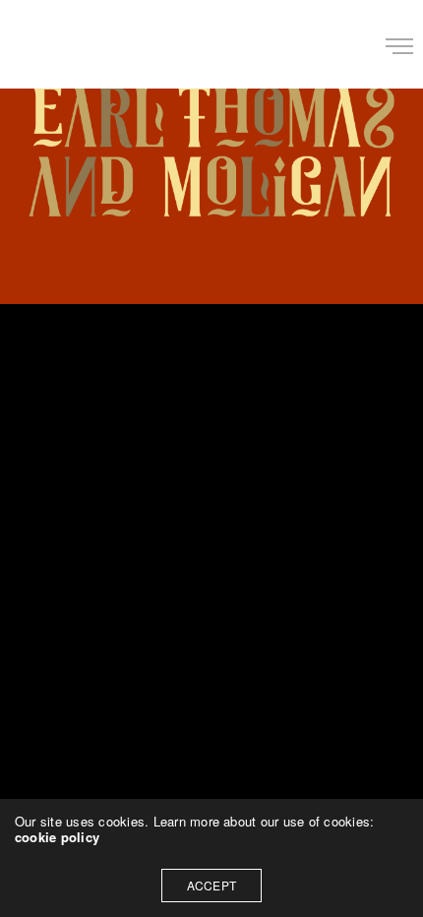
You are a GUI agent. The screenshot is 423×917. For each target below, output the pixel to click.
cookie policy (57, 836)
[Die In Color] (43, 44)
